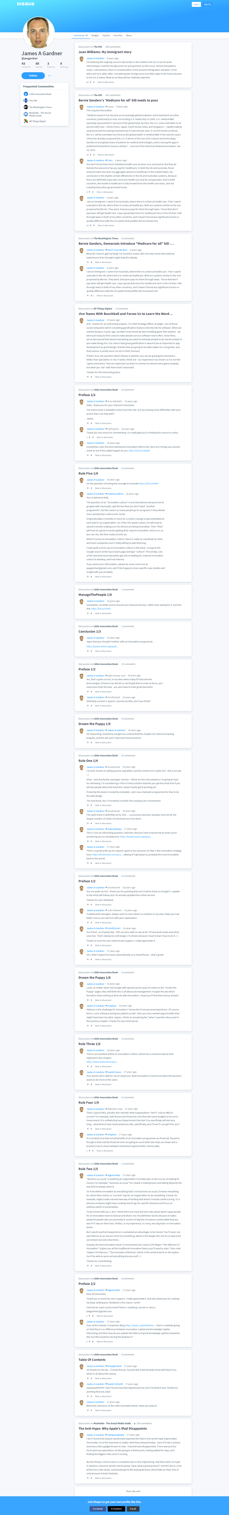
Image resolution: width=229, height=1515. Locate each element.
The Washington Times (106, 238)
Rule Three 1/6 (89, 1044)
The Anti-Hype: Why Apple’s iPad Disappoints (113, 1428)
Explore (106, 35)
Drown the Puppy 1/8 (95, 724)
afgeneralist (113, 1175)
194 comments (144, 1423)
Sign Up (207, 4)
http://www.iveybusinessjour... (102, 1061)
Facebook (98, 1508)
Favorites (118, 35)
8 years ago (112, 58)
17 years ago (130, 828)
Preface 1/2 (87, 669)
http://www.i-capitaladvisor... (141, 1325)
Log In (196, 4)
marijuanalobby (115, 1434)
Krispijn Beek (114, 1366)
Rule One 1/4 (88, 760)
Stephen (112, 1005)
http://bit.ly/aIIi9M (148, 483)
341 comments (113, 95)
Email (133, 1508)
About (129, 35)
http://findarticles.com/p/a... (107, 854)
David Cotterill (115, 1383)
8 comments (128, 238)
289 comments (113, 46)
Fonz (110, 160)
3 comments (127, 468)
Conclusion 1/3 (90, 631)
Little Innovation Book (106, 389)
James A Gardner (95, 58)
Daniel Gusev (114, 1072)
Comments (81, 35)
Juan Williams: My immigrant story (105, 52)
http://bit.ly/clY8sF (101, 608)
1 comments (127, 589)
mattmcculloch (115, 493)
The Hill (98, 46)
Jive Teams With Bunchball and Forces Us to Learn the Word (126, 313)
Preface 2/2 (87, 395)
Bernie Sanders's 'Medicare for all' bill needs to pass (118, 100)
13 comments (128, 664)
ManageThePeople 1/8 (95, 594)
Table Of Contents (92, 1359)
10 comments (128, 755)
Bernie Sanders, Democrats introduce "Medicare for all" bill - (126, 243)
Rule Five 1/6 (88, 473)
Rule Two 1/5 (88, 1169)
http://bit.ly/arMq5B (139, 450)
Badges (95, 35)
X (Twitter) (116, 1508)
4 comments (127, 718)
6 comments (127, 1354)
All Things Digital (103, 308)
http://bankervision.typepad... (102, 646)
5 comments (127, 1097)
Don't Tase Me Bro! (117, 249)
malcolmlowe (114, 828)
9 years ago (122, 106)
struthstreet (114, 928)
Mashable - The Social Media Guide (112, 1423)
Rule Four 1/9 (89, 1102)
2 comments (121, 308)
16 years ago (130, 401)
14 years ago (113, 319)
